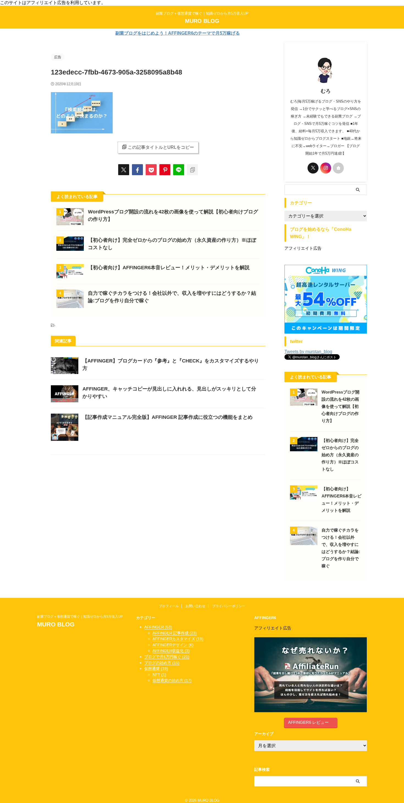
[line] (178, 169)
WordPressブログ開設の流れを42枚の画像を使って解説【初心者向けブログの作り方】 (340, 406)
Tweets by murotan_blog (308, 351)
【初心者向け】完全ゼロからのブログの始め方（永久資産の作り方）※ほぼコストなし (340, 454)
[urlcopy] (192, 169)
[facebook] (137, 169)
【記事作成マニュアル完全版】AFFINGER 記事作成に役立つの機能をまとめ (167, 417)
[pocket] (151, 169)
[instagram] (325, 168)
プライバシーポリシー (228, 606)
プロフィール (169, 606)
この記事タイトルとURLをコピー (161, 147)
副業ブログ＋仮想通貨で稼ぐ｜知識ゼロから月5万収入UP (81, 616)
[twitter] (123, 169)
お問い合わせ (195, 606)
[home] (338, 168)
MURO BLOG (202, 21)
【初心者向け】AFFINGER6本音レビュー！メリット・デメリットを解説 (169, 267)
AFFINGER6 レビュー (308, 722)
